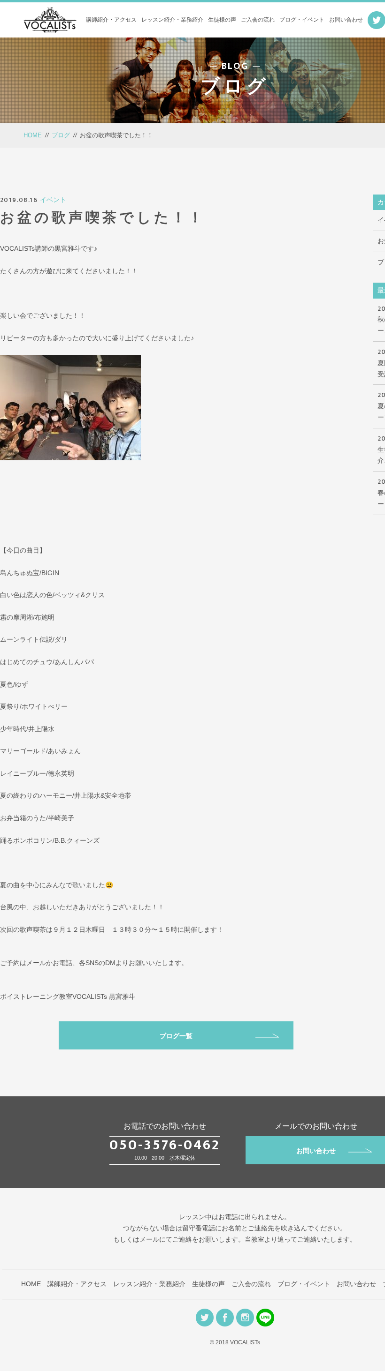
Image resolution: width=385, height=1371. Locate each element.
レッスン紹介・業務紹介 (172, 19)
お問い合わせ (346, 19)
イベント (53, 199)
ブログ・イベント (301, 19)
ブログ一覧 (176, 1036)
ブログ (61, 135)
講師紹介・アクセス (111, 19)
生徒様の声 (222, 19)
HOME (32, 135)
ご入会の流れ (258, 19)
